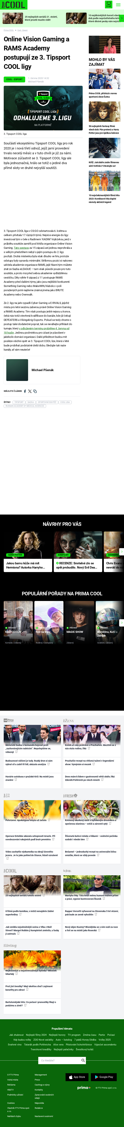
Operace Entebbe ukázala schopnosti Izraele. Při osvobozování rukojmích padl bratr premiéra (30, 838)
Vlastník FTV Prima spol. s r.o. (18, 1109)
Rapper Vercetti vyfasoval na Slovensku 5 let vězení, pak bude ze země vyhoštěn (92, 913)
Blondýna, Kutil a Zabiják (107, 633)
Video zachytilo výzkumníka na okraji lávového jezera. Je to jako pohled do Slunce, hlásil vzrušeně (31, 853)
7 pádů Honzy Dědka (85, 1039)
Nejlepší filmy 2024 (36, 1034)
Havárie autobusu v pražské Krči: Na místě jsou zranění (29, 778)
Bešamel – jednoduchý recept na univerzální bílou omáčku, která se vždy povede (90, 853)
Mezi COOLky (13, 631)
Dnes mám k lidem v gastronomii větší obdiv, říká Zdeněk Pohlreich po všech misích (90, 778)
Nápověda (39, 1103)
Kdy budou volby (22, 1039)
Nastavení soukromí (44, 1116)
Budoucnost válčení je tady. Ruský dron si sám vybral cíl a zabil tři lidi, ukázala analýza (28, 762)
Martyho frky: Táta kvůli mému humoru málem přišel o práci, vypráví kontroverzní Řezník (91, 897)
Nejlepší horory (57, 1034)
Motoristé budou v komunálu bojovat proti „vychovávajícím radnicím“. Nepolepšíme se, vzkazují (28, 748)
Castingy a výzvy (42, 1085)
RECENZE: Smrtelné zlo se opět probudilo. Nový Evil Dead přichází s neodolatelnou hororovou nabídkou (76, 566)
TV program (74, 1034)
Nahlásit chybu (14, 1116)
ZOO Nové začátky (43, 1039)
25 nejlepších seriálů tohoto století (23, 895)
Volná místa (12, 1080)
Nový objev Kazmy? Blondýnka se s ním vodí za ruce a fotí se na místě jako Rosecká (91, 929)
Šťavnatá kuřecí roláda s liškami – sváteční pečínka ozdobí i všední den (91, 838)
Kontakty (39, 1090)
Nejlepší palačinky (63, 1049)
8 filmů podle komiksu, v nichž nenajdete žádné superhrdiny (29, 913)
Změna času (89, 1034)
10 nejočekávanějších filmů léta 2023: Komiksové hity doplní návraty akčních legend (104, 198)
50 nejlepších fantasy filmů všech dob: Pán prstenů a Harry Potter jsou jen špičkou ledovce (104, 129)
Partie (102, 1034)
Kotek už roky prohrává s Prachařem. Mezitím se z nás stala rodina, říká (90, 747)
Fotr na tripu (43, 631)
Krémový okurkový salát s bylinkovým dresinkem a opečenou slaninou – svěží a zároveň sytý (90, 822)
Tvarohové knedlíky (41, 1049)
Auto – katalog (64, 1039)
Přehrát (12, 628)
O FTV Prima (13, 1075)
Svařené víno (15, 1044)
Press (37, 1080)
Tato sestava (21, 247)
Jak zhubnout (16, 1034)
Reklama (11, 1085)
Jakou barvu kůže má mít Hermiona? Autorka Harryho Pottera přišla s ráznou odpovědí (24, 566)
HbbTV (10, 1090)
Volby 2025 (105, 1039)
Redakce (39, 1108)
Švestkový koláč (84, 1049)
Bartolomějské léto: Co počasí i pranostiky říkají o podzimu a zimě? (30, 1004)
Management (41, 1075)
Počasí (111, 1034)
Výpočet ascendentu (105, 1044)
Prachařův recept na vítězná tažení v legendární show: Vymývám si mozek (89, 762)
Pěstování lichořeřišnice (79, 1044)
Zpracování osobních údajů (44, 1096)
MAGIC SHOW (75, 631)
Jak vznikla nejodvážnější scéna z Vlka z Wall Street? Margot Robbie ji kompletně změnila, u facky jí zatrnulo (32, 930)
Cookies (11, 1103)
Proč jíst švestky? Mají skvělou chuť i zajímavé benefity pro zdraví (29, 988)
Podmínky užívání (15, 1095)
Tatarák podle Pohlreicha (37, 1044)
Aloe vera (58, 1044)
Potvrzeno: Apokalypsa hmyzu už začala (26, 820)
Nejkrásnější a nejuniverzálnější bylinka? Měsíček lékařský (31, 972)
